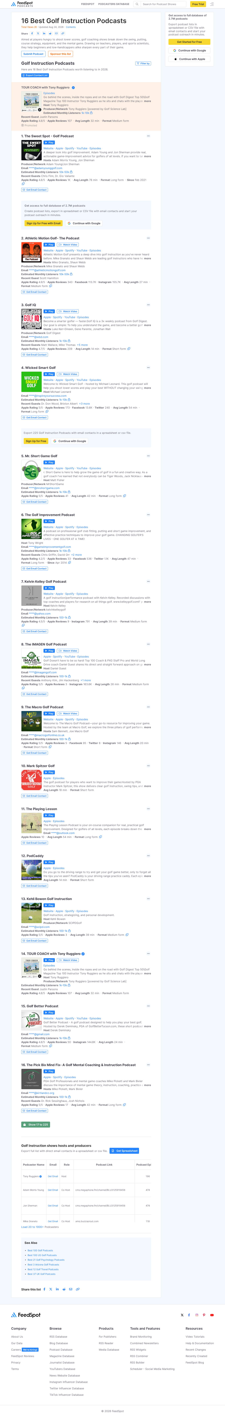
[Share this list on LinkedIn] (44, 33)
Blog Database (59, 1343)
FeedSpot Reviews (22, 1356)
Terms (15, 1369)
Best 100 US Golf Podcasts (42, 1255)
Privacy (15, 1362)
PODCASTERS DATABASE (113, 4)
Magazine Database (62, 1356)
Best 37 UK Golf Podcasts (41, 1274)
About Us (17, 1336)
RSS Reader (106, 1343)
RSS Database (58, 1336)
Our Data (16, 1343)
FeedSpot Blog (195, 1362)
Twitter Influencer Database (67, 1388)
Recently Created (196, 1356)
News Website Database (65, 1375)
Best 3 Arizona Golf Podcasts (43, 1264)
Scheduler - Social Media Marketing (152, 1369)
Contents (71, 27)
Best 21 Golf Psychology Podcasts (46, 1259)
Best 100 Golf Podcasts (40, 1250)
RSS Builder (137, 1362)
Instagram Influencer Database (69, 1382)
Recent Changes (196, 1349)
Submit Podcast (33, 54)
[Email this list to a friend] (56, 33)
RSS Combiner (139, 1356)
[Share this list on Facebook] (32, 33)
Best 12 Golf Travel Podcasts (43, 1269)
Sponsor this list (60, 54)
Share (24, 33)
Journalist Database (62, 1362)
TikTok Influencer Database (67, 1394)
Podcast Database (61, 1349)
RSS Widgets (138, 1349)
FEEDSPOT (87, 4)
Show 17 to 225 (38, 1124)
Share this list (31, 1289)
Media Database (109, 1349)
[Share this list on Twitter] (38, 33)
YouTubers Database (62, 1369)
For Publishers (107, 1336)
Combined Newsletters (144, 1343)
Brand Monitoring (141, 1336)
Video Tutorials (195, 1336)
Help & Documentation (200, 1343)
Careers (24, 1349)
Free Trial (198, 4)
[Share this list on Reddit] (50, 33)
